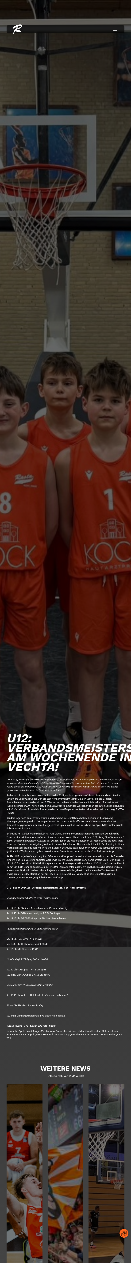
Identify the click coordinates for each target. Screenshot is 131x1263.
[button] (115, 29)
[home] (17, 29)
